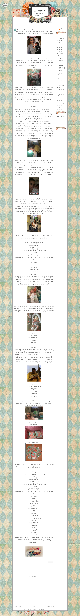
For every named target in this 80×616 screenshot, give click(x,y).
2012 (59, 105)
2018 (59, 47)
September (61, 77)
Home (34, 606)
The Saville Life (39, 11)
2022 (59, 40)
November (61, 53)
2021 (59, 42)
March (60, 92)
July (60, 83)
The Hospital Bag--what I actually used (62, 67)
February (61, 94)
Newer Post (17, 606)
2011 (59, 107)
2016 (59, 51)
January (61, 98)
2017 (59, 49)
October (61, 73)
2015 (59, 100)
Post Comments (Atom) (38, 609)
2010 (59, 109)
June (60, 85)
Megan (60, 28)
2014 (59, 103)
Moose (60, 30)
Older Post (50, 606)
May (60, 87)
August (61, 80)
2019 (59, 45)
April (60, 89)
